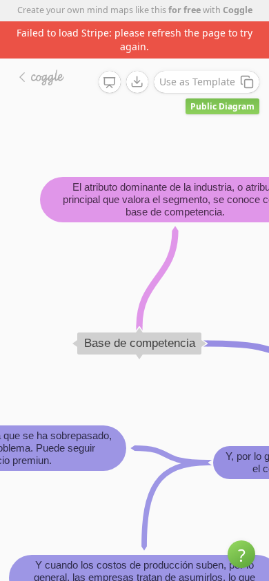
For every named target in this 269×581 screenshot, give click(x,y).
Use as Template (197, 81)
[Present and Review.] (110, 83)
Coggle (237, 10)
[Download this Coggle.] (137, 82)
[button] (241, 554)
